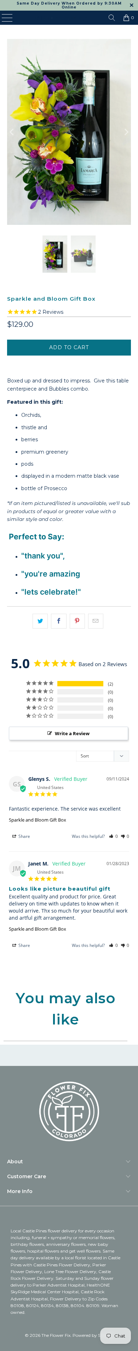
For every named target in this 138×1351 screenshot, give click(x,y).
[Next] (125, 132)
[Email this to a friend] (95, 621)
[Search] (112, 18)
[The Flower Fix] (61, 18)
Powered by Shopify (93, 1335)
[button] (113, 836)
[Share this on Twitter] (40, 621)
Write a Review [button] (72, 733)
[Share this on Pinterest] (77, 621)
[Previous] (12, 132)
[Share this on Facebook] (58, 621)
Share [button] (23, 836)
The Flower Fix (55, 1335)
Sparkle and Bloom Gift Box (37, 820)
